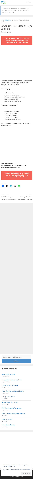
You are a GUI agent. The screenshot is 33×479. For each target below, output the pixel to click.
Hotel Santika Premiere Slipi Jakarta (13, 413)
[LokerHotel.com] (4, 2)
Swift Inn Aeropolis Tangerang (11, 408)
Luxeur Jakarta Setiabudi (10, 385)
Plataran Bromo (7, 419)
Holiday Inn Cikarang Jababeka (12, 380)
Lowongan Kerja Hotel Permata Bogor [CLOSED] (25, 198)
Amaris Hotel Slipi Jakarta (10, 402)
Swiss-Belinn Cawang (8, 374)
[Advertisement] (16, 62)
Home (2, 20)
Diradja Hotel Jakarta (8, 396)
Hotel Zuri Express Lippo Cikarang (13, 391)
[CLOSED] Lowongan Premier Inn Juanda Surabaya (8, 198)
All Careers (8, 20)
